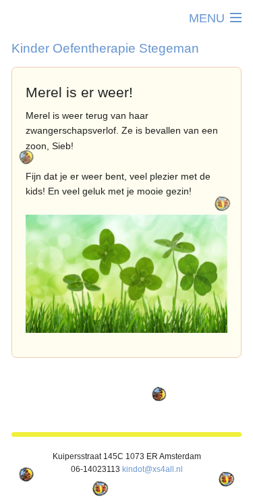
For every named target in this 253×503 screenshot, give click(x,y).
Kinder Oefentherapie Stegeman (105, 48)
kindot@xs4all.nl (152, 469)
